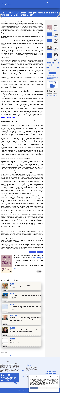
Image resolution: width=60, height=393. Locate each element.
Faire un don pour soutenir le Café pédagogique (56, 41)
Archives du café (50, 374)
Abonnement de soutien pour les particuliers (56, 47)
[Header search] (53, 2)
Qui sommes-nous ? (50, 371)
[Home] (6, 8)
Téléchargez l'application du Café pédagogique (52, 77)
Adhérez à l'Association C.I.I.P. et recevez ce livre (56, 27)
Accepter (34, 387)
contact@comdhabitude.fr (53, 95)
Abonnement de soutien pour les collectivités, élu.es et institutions (56, 55)
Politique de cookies (43, 390)
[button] (57, 376)
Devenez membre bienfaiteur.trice (56, 33)
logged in (10, 355)
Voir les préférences (53, 387)
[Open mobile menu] (48, 2)
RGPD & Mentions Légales (26, 390)
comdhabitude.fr (51, 97)
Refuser (42, 387)
